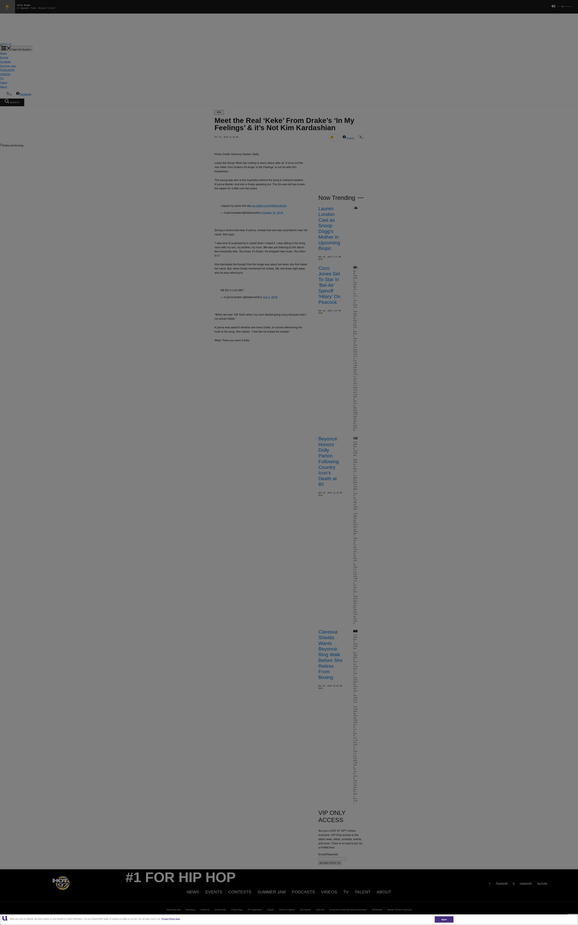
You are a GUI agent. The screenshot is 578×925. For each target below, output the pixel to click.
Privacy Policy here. (171, 918)
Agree (444, 919)
